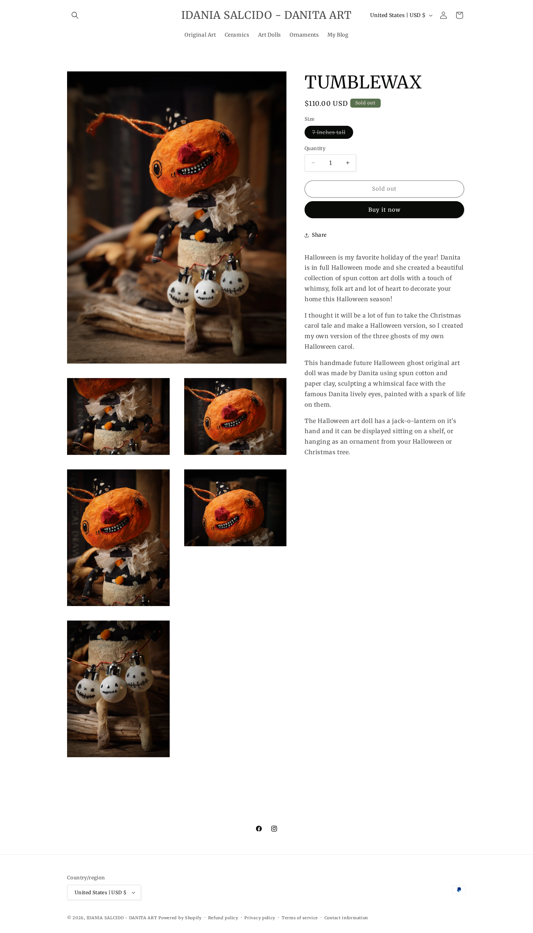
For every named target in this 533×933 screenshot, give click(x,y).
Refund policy (223, 917)
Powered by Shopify (180, 917)
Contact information (346, 917)
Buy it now (384, 209)
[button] (75, 15)
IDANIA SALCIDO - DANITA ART (122, 917)
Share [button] (319, 235)
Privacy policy (259, 917)
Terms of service (300, 917)
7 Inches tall (332, 134)
